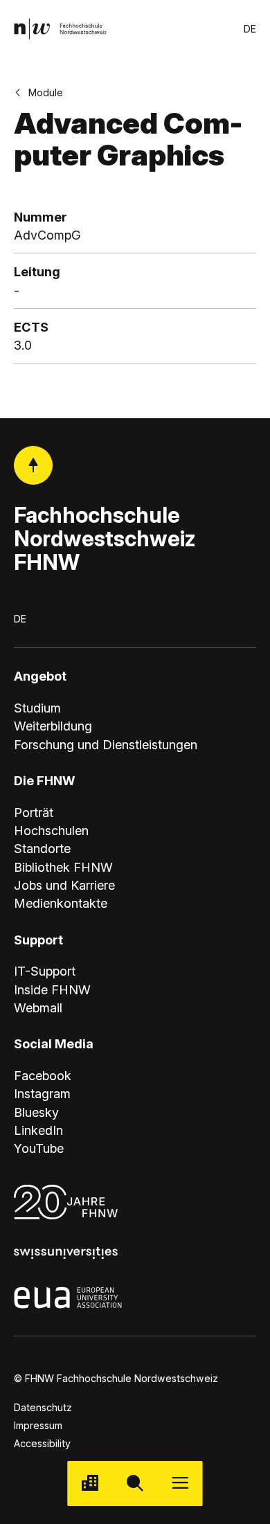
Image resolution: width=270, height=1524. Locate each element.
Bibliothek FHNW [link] (63, 867)
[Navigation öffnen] (180, 1483)
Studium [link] (37, 707)
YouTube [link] (39, 1148)
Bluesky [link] (36, 1112)
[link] (60, 28)
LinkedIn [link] (38, 1130)
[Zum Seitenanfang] (33, 465)
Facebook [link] (42, 1075)
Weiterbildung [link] (53, 725)
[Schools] (89, 1483)
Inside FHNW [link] (52, 989)
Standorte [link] (42, 848)
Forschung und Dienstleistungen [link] (105, 744)
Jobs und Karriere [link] (64, 885)
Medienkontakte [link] (60, 903)
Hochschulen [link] (51, 830)
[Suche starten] (134, 1483)
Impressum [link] (38, 1425)
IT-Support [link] (44, 970)
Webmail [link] (38, 1007)
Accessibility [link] (42, 1443)
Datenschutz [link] (43, 1407)
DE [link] (250, 29)
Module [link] (45, 92)
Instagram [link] (42, 1093)
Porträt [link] (33, 812)
